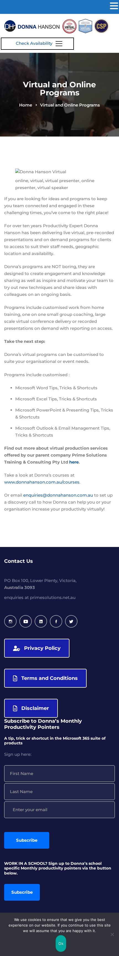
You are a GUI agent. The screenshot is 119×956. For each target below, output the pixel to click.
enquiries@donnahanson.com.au (58, 495)
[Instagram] (10, 621)
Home (25, 105)
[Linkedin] (41, 621)
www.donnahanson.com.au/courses (41, 482)
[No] (112, 934)
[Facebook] (56, 621)
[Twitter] (71, 621)
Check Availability (34, 43)
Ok (60, 943)
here (74, 462)
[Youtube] (25, 621)
